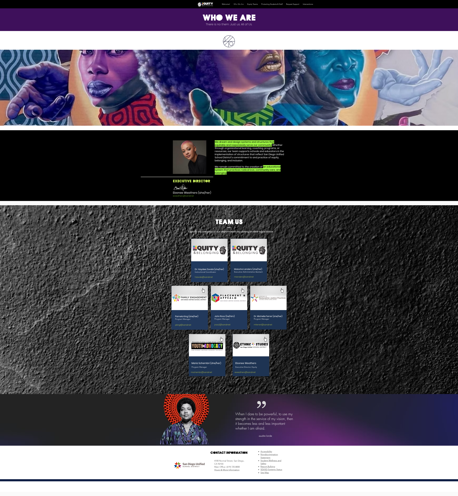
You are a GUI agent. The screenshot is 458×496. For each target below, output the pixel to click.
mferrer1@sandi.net (263, 324)
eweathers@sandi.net (183, 196)
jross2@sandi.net (222, 324)
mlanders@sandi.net (244, 276)
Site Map (264, 472)
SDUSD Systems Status (271, 469)
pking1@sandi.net (183, 325)
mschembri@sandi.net (201, 372)
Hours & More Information (226, 470)
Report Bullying (267, 466)
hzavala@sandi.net (204, 277)
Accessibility (266, 451)
